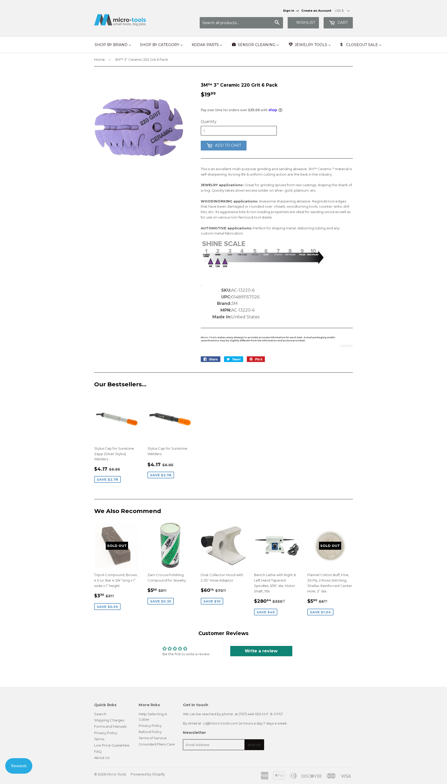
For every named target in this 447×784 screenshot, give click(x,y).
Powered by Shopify (148, 774)
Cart (342, 22)
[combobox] (241, 22)
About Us (101, 758)
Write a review (261, 651)
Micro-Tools (116, 774)
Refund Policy (150, 732)
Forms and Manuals (110, 726)
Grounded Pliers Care (157, 744)
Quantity (209, 121)
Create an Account (316, 10)
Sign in (288, 10)
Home (99, 59)
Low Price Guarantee (111, 745)
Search (100, 714)
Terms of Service (153, 738)
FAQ (98, 751)
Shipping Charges (109, 720)
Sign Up (254, 745)
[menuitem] (113, 45)
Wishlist (305, 22)
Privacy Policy (105, 733)
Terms (99, 739)
